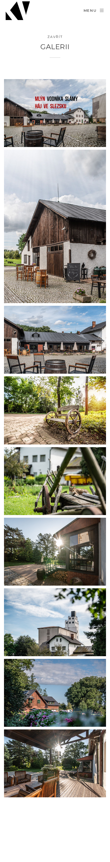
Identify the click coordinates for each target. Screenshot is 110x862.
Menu (90, 10)
